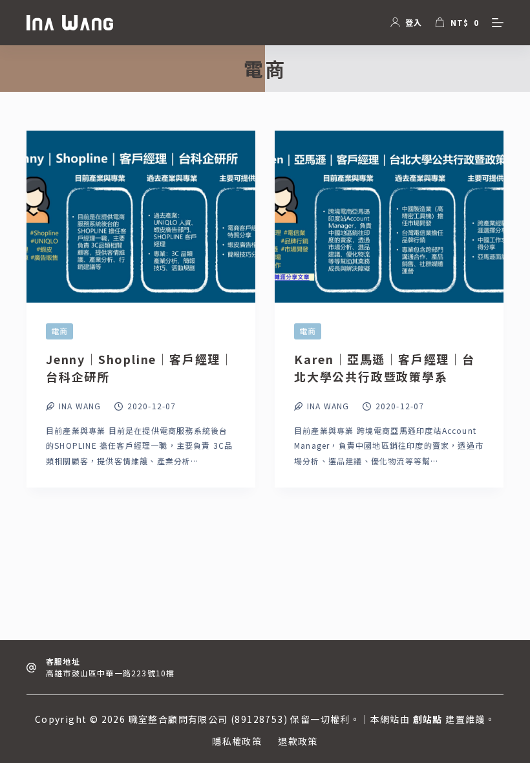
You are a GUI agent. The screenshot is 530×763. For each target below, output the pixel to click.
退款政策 (298, 741)
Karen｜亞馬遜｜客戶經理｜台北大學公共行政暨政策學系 (384, 367)
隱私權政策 (237, 741)
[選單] (498, 22)
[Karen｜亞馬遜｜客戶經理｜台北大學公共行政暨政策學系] (389, 217)
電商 (59, 330)
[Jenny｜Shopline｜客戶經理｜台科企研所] (140, 217)
